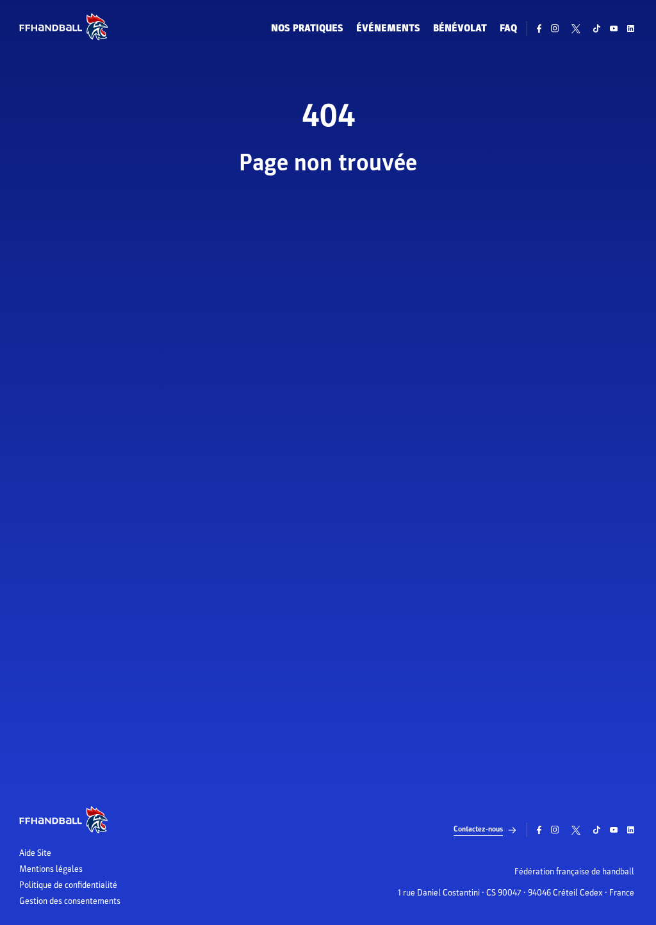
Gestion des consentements (69, 901)
